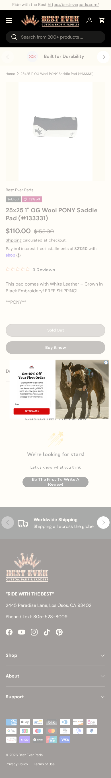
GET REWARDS (32, 411)
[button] (102, 20)
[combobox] (55, 37)
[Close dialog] (106, 362)
